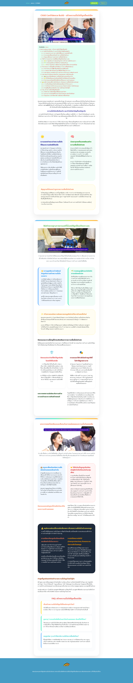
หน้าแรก (28, 3)
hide (47, 47)
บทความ (32, 3)
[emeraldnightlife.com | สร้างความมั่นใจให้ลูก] (66, 3)
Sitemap (37, 3)
